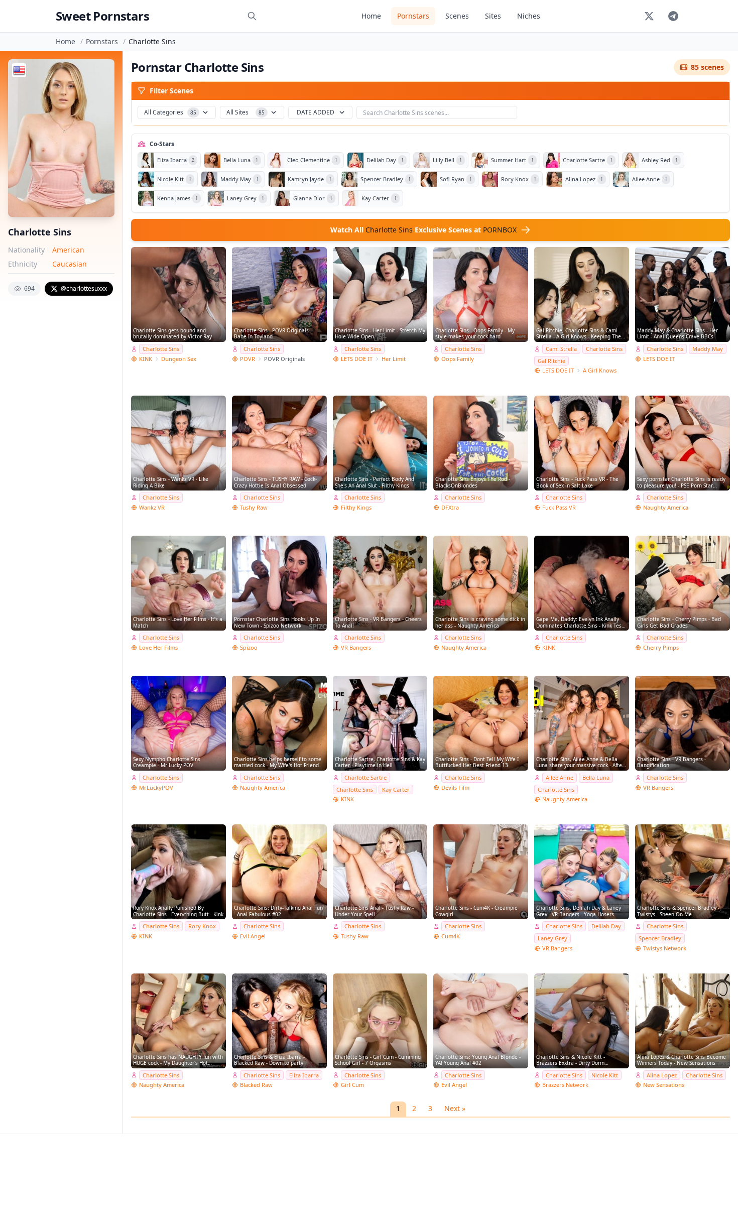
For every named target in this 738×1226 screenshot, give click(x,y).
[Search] (252, 16)
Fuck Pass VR (559, 507)
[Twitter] (649, 16)
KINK (145, 358)
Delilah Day (606, 926)
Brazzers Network (565, 1084)
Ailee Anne (559, 777)
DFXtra (450, 507)
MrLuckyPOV (156, 787)
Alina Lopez (662, 1075)
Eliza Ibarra (304, 1075)
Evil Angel (253, 936)
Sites (493, 16)
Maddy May (707, 348)
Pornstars (413, 16)
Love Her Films (158, 647)
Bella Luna (595, 777)
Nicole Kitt (604, 1075)
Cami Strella (561, 348)
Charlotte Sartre (365, 777)
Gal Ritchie (551, 360)
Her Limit (394, 358)
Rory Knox (202, 926)
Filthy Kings (356, 507)
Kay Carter (396, 789)
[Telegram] (673, 16)
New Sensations (663, 1084)
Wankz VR (152, 507)
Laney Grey (552, 938)
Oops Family (457, 358)
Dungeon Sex (178, 358)
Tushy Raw (254, 507)
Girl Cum (352, 1084)
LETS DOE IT (357, 358)
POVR (247, 358)
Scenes (457, 16)
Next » (454, 1108)
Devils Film (455, 787)
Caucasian (69, 264)
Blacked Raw (256, 1084)
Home (371, 16)
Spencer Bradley (660, 938)
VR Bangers (356, 647)
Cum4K (450, 936)
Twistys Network (664, 948)
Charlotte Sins (161, 348)
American (68, 250)
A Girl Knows (600, 370)
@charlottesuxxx (84, 288)
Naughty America (665, 507)
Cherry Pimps (661, 647)
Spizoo (249, 647)
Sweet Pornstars (102, 16)
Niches (528, 16)
